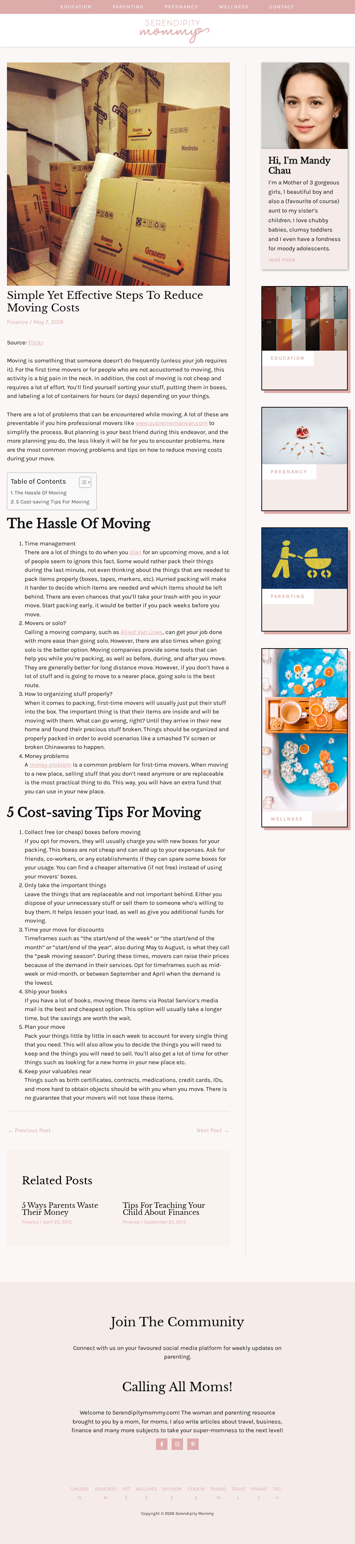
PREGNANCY (289, 472)
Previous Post (29, 1130)
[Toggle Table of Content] (81, 482)
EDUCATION (288, 358)
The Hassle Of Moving (41, 493)
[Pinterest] (193, 1444)
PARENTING (288, 596)
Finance (17, 321)
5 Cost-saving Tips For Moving (52, 502)
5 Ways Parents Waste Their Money (60, 1209)
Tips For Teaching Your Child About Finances (164, 1209)
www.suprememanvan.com (172, 422)
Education (76, 7)
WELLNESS (287, 819)
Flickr (35, 342)
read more (281, 260)
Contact (281, 7)
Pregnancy (181, 7)
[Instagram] (177, 1444)
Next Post (213, 1130)
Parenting (128, 7)
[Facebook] (161, 1444)
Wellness (234, 7)
